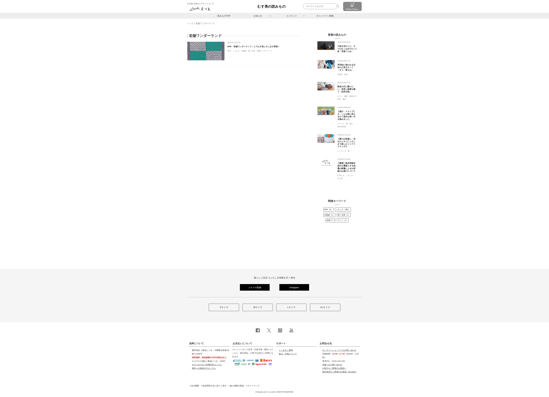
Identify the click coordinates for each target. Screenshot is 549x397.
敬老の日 (352, 96)
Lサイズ (291, 307)
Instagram (294, 287)
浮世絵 (340, 74)
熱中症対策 (341, 127)
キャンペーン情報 (325, 16)
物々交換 (251, 51)
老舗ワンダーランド (264, 51)
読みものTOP (223, 16)
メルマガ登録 (254, 287)
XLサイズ (325, 307)
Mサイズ (257, 307)
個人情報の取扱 (237, 386)
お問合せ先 (326, 343)
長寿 (344, 99)
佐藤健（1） (329, 215)
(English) (339, 372)
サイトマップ (253, 386)
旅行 (351, 124)
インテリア (341, 151)
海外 (346, 74)
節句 (339, 99)
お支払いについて (242, 343)
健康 (346, 96)
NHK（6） (328, 209)
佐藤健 (243, 51)
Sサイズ (224, 307)
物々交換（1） (344, 215)
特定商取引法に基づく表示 (214, 386)
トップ (190, 23)
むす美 (340, 178)
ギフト (340, 96)
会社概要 (195, 386)
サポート (281, 343)
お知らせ (257, 16)
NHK (229, 51)
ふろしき (236, 51)
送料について (196, 343)
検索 (338, 6)
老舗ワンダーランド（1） (337, 220)
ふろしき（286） (343, 209)
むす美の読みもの (271, 6)
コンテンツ (291, 16)
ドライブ (340, 124)
